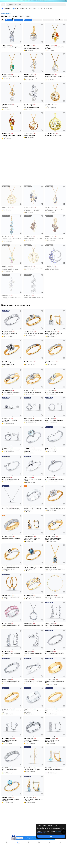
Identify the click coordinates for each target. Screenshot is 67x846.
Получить (19, 838)
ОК (51, 836)
